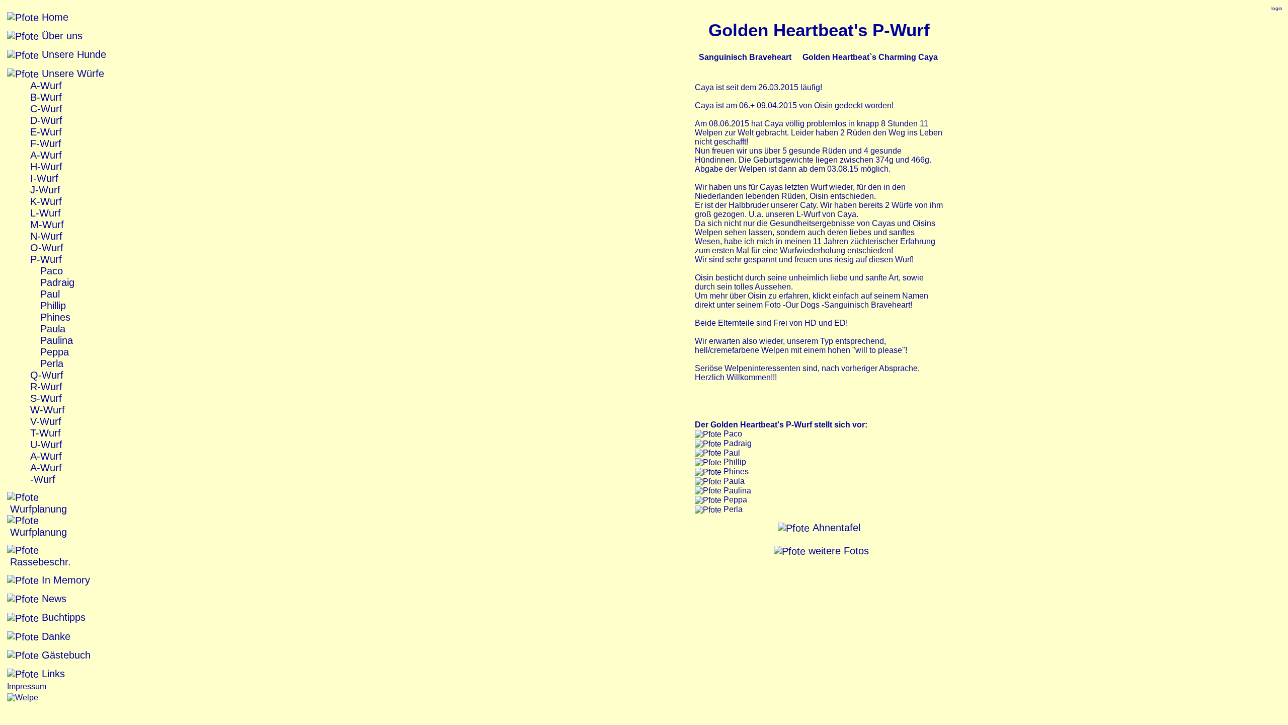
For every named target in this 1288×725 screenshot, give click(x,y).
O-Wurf (45, 247)
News (52, 598)
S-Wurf (44, 398)
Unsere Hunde (72, 54)
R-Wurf (44, 386)
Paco (50, 270)
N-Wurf (44, 236)
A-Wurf (44, 85)
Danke (54, 636)
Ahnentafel (835, 527)
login (1276, 8)
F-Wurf (44, 143)
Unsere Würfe (71, 73)
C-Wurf (44, 108)
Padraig (55, 282)
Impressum (26, 686)
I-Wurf (42, 178)
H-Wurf (44, 166)
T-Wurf (44, 433)
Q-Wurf (45, 375)
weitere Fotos (837, 550)
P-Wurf (44, 259)
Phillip (51, 305)
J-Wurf (43, 189)
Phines (53, 317)
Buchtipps (62, 617)
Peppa (53, 351)
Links (52, 673)
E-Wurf (44, 131)
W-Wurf (46, 409)
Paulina (55, 340)
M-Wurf (45, 224)
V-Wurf (44, 421)
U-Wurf (44, 444)
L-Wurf (44, 213)
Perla (50, 363)
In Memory (64, 580)
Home (53, 17)
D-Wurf (44, 120)
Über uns (61, 35)
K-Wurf (44, 201)
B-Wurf (44, 97)
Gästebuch (65, 655)
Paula (51, 328)
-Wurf (41, 479)
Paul (48, 294)
